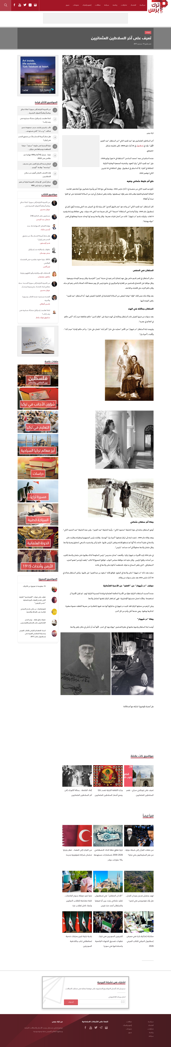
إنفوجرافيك (87, 5)
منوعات (76, 5)
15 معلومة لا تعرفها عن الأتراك (34, 586)
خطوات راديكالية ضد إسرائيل (39, 249)
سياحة (106, 5)
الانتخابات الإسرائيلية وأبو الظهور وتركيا (35, 273)
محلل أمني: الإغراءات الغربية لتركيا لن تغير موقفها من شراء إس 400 (35, 183)
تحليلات (124, 5)
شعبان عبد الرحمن (43, 219)
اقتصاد (133, 5)
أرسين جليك (45, 229)
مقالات (98, 5)
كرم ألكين (46, 266)
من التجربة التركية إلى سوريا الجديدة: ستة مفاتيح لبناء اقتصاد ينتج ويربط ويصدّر (34, 284)
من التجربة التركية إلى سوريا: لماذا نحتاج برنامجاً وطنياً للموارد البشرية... (36, 111)
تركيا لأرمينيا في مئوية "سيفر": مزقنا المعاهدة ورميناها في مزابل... (36, 147)
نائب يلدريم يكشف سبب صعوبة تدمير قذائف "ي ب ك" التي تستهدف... (36, 129)
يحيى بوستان (45, 253)
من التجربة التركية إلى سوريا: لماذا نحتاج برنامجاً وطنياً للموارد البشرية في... (35, 203)
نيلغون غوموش (44, 276)
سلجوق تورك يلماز (43, 317)
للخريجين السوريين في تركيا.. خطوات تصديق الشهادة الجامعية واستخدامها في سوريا (109, 941)
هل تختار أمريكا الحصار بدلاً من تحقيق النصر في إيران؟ (34, 138)
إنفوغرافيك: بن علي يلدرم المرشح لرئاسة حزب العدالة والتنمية (33, 610)
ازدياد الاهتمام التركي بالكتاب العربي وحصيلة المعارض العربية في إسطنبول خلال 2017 (32, 633)
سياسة (142, 5)
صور (67, 5)
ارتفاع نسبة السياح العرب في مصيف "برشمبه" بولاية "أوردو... (37, 165)
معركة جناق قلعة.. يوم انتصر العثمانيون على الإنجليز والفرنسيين (33, 621)
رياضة (115, 5)
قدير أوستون (45, 243)
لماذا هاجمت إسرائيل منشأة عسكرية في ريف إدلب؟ (35, 120)
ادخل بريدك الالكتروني (117, 996)
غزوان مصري (45, 209)
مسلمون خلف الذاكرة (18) (40, 215)
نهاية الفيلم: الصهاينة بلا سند (38, 225)
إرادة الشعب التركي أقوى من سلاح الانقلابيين (38, 174)
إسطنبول (140, 146)
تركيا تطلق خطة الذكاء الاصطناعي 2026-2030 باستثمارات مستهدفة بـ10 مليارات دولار (108, 855)
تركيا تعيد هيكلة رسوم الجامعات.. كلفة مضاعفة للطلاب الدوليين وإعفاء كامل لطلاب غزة (78, 900)
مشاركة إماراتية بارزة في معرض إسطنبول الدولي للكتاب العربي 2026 (140, 941)
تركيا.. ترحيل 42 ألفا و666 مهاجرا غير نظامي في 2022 (37, 156)
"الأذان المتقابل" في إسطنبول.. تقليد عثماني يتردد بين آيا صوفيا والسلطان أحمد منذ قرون (108, 900)
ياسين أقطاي (45, 304)
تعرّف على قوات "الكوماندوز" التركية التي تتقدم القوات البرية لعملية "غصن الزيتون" (32, 599)
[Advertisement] (80, 150)
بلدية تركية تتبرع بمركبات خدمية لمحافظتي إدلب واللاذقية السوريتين (79, 941)
